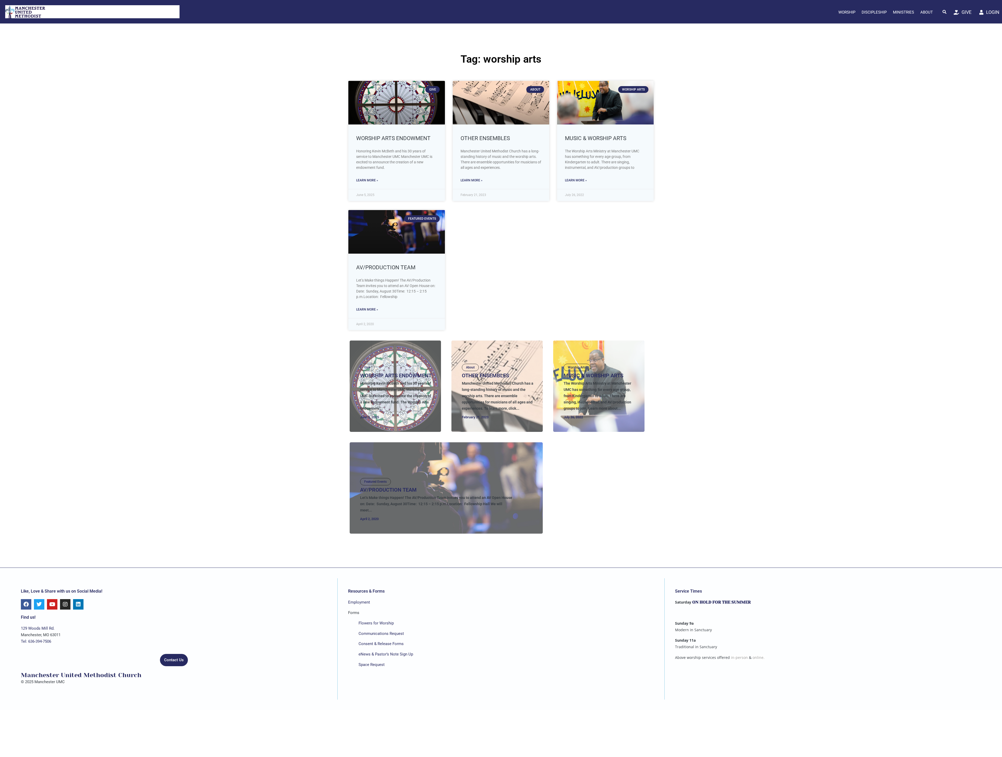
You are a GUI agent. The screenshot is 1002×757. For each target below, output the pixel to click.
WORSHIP (846, 12)
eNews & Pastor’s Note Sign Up (386, 654)
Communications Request (381, 633)
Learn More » (367, 180)
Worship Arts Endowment (393, 138)
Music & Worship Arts (595, 138)
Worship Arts (577, 367)
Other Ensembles (485, 138)
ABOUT (926, 12)
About (470, 367)
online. (759, 657)
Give (367, 367)
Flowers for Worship (376, 623)
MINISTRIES (903, 12)
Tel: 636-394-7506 (36, 641)
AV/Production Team (385, 267)
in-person (739, 657)
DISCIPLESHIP (874, 12)
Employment (359, 602)
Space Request (372, 664)
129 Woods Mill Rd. (38, 628)
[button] (944, 11)
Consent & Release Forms (381, 643)
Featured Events (375, 482)
